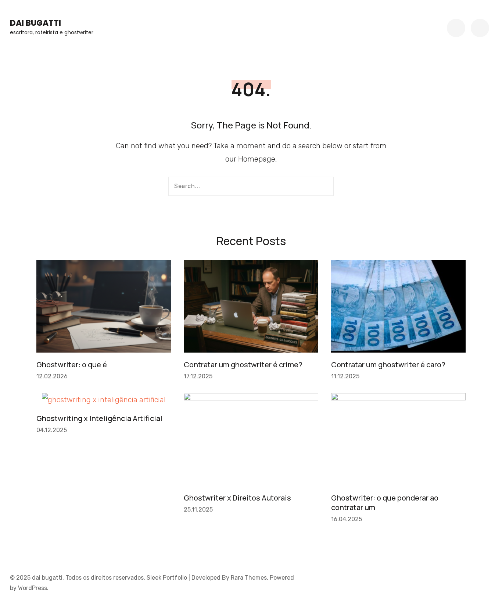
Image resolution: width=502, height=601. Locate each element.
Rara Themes (249, 577)
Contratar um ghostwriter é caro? (388, 365)
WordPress (32, 587)
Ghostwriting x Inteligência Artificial (99, 418)
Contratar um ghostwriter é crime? (243, 365)
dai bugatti (35, 23)
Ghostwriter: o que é (71, 365)
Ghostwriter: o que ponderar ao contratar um (384, 502)
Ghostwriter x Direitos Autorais (237, 498)
